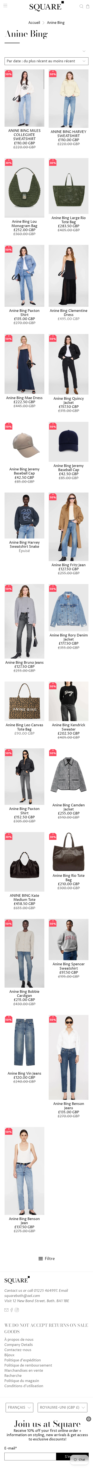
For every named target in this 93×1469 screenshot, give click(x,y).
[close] (89, 1419)
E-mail (10, 1448)
